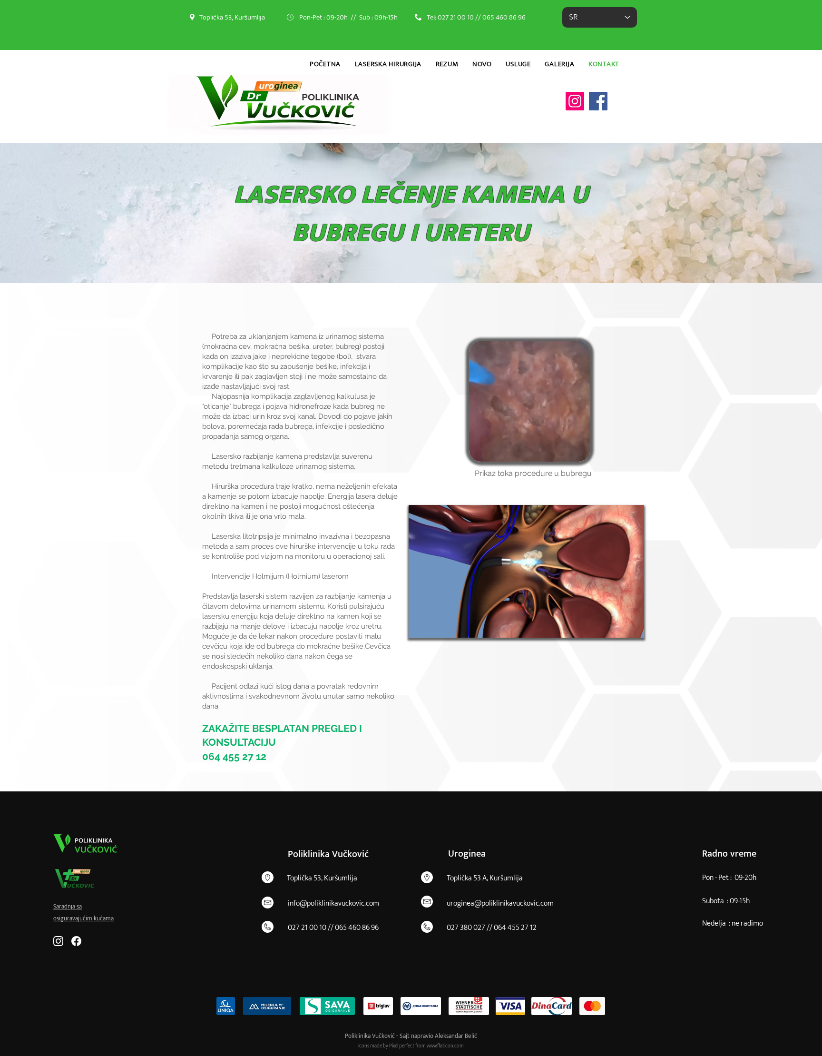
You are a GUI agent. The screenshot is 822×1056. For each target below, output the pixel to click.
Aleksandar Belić (456, 1036)
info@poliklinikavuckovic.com (333, 903)
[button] (578, 451)
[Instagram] (575, 101)
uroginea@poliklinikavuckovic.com (500, 903)
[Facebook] (598, 101)
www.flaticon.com (445, 1046)
